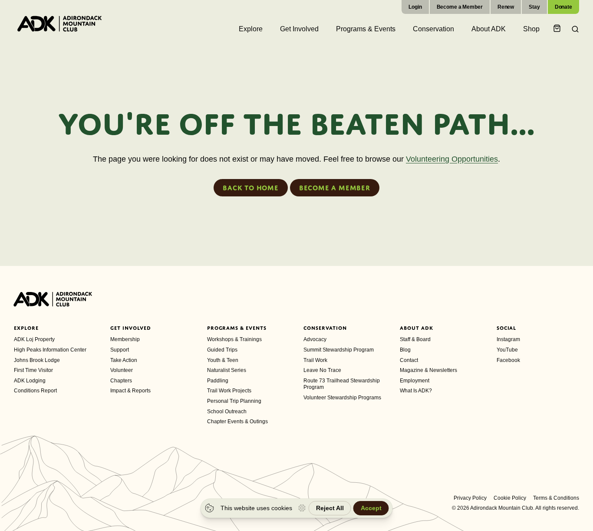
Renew (505, 7)
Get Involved (130, 328)
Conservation (325, 328)
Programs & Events (237, 328)
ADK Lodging (30, 381)
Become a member (334, 188)
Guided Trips (222, 350)
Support (119, 350)
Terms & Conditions (556, 498)
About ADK (416, 328)
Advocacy (314, 339)
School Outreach (227, 411)
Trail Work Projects (229, 391)
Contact (409, 360)
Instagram (508, 339)
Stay (534, 7)
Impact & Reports (130, 391)
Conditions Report (35, 391)
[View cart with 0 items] (558, 29)
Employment (414, 381)
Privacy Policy (470, 498)
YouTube (507, 350)
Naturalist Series (226, 370)
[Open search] (572, 29)
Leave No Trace (322, 370)
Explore (26, 328)
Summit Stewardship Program (338, 350)
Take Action (123, 360)
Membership (125, 339)
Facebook (508, 360)
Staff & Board (415, 339)
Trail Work (315, 360)
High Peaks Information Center (50, 350)
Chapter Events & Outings (237, 421)
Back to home (251, 188)
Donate (563, 7)
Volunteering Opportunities (452, 159)
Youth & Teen (222, 360)
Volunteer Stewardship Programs (342, 398)
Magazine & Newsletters (428, 370)
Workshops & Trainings (234, 339)
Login (415, 7)
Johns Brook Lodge (37, 360)
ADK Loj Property (34, 339)
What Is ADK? (416, 391)
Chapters (121, 381)
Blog (405, 350)
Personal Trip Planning (234, 401)
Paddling (217, 381)
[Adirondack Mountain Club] (59, 23)
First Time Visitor (33, 370)
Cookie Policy (510, 498)
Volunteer (121, 370)
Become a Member (460, 7)
